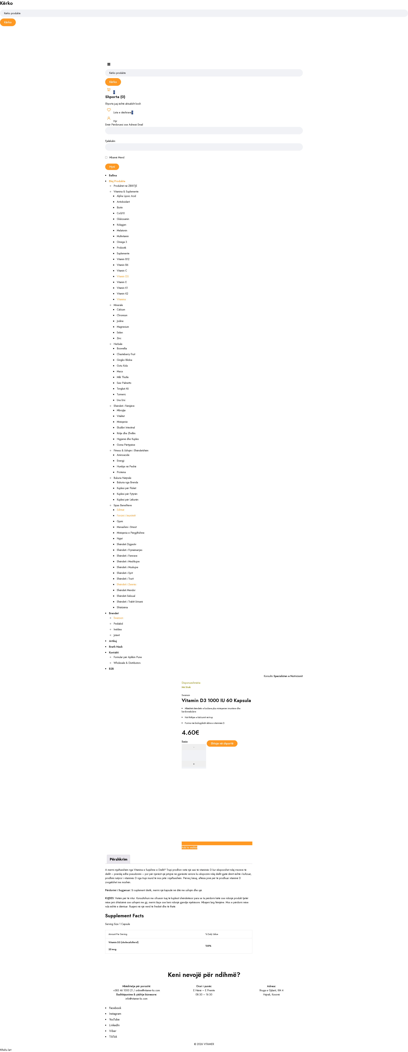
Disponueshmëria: (191, 683)
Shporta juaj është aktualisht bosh (123, 104)
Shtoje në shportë (222, 743)
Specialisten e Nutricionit (288, 676)
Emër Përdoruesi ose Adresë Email (124, 124)
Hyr (115, 121)
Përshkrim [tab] (118, 859)
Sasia (185, 741)
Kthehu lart (5, 1050)
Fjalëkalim (110, 141)
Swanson (186, 695)
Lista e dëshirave (123, 112)
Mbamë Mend (116, 157)
